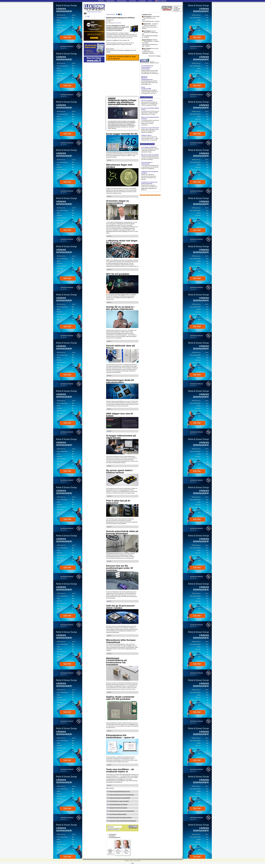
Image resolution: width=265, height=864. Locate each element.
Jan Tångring (147, 16)
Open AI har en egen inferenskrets (150, 127)
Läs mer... (109, 160)
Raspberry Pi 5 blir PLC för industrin (118, 807)
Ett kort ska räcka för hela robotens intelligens (121, 817)
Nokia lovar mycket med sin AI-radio (149, 26)
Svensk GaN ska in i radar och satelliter (119, 801)
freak (145, 23)
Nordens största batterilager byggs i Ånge (120, 791)
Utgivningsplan (110, 0)
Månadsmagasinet (122, 0)
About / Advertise (161, 0)
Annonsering (112, 835)
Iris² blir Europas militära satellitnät (118, 814)
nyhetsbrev (127, 50)
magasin (108, 51)
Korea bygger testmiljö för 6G (149, 147)
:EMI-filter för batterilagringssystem (147, 78)
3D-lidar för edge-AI (146, 135)
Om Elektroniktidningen (114, 837)
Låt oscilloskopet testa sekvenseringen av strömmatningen (147, 67)
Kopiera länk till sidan (111, 14)
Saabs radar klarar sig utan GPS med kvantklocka (122, 794)
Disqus (159, 56)
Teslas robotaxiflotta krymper (148, 21)
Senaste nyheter (147, 144)
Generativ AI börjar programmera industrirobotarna (122, 811)
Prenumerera (132, 0)
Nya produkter (146, 97)
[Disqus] (122, 78)
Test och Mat (117, 22)
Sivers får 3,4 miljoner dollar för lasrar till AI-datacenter (123, 820)
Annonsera (101, 0)
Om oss (150, 0)
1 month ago (156, 21)
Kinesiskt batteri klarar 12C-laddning (118, 804)
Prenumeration (112, 834)
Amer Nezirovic (148, 39)
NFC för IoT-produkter (147, 100)
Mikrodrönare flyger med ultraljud (150, 154)
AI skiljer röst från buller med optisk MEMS (119, 798)
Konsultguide (142, 0)
